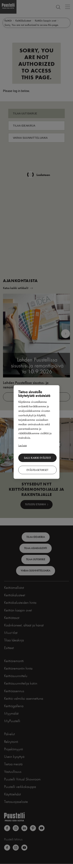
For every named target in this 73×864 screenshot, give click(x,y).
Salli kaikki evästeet (37, 457)
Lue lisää (22, 445)
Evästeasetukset (37, 469)
